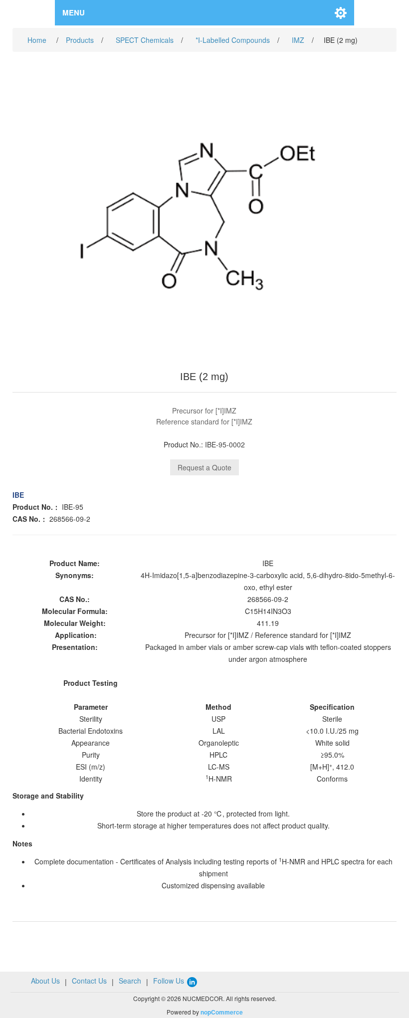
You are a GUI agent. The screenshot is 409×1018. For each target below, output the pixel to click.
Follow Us (169, 981)
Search (130, 981)
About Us (45, 981)
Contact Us (89, 981)
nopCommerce (222, 1012)
